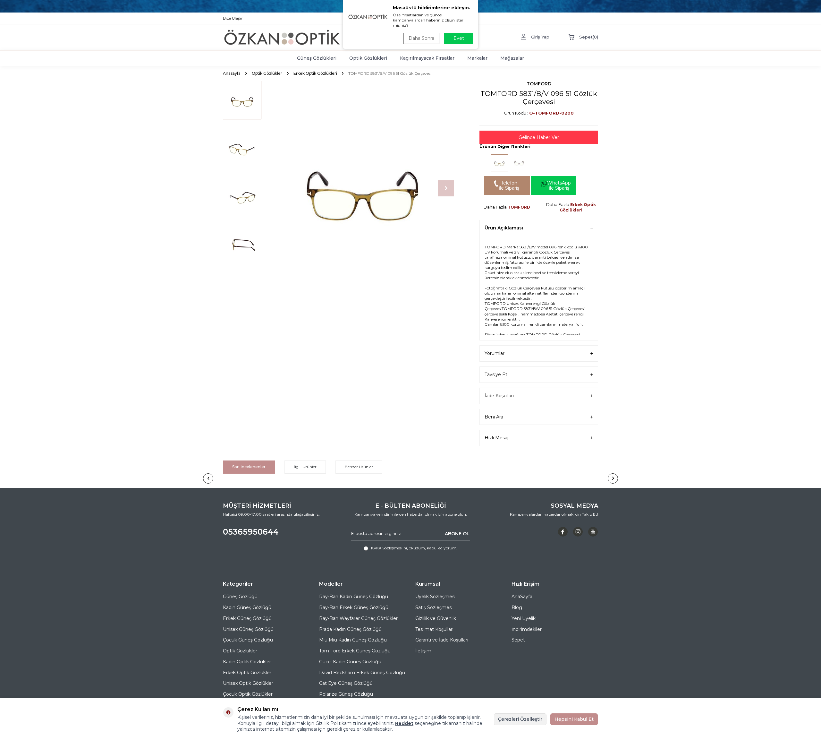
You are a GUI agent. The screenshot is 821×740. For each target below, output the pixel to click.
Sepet (518, 640)
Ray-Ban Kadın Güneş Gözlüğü (353, 596)
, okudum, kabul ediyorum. (414, 548)
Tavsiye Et (496, 374)
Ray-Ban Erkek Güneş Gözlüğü (353, 607)
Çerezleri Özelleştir (520, 719)
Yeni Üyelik (524, 618)
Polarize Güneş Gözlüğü (346, 694)
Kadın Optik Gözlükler (247, 662)
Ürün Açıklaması (504, 228)
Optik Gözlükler (267, 73)
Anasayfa (232, 73)
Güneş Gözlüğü (240, 596)
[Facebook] (563, 532)
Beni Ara (494, 417)
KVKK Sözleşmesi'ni (389, 548)
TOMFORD (539, 84)
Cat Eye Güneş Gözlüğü (346, 683)
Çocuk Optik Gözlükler (248, 694)
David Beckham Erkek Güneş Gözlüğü (362, 672)
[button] (446, 188)
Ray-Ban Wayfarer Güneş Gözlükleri (359, 618)
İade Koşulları (499, 396)
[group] (362, 188)
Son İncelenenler (249, 466)
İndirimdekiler (527, 629)
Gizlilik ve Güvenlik (435, 618)
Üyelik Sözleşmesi (435, 596)
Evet (458, 38)
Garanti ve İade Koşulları (441, 640)
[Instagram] (578, 532)
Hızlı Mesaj (496, 438)
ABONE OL (457, 533)
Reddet (404, 723)
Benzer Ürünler (359, 466)
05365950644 (251, 532)
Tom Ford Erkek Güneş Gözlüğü (355, 651)
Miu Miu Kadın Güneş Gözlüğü (353, 640)
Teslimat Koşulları (434, 629)
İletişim (423, 651)
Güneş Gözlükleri (316, 58)
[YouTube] (593, 532)
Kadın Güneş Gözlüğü (247, 607)
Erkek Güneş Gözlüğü (247, 618)
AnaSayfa (522, 596)
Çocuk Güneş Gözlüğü (248, 640)
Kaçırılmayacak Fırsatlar (427, 58)
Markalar (477, 58)
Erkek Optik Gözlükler (247, 672)
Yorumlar (494, 353)
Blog (517, 607)
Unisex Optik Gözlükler (248, 683)
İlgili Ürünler (305, 466)
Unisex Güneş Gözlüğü (248, 629)
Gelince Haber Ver (539, 137)
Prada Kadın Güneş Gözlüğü (350, 629)
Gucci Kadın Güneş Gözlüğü (350, 662)
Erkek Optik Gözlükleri (315, 73)
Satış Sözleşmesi (434, 607)
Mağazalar (512, 58)
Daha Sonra (421, 38)
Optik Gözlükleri (368, 58)
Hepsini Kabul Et (574, 719)
